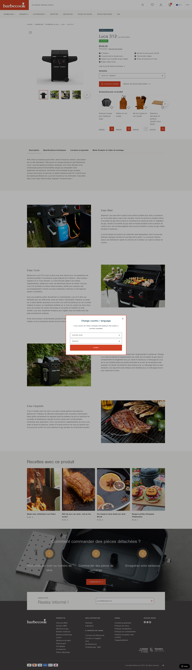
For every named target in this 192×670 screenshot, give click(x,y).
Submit (96, 347)
